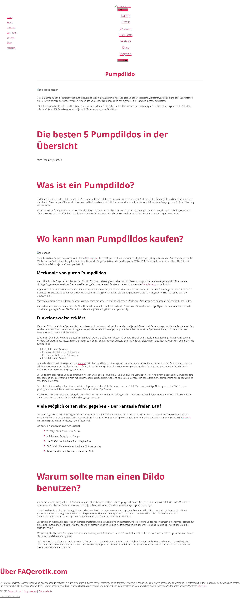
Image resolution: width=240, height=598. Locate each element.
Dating (125, 15)
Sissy (125, 47)
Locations (125, 35)
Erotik (126, 22)
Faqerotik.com (15, 591)
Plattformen (91, 258)
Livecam (125, 28)
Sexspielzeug (148, 284)
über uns (202, 585)
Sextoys (125, 41)
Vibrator (82, 363)
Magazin (126, 54)
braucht (187, 417)
